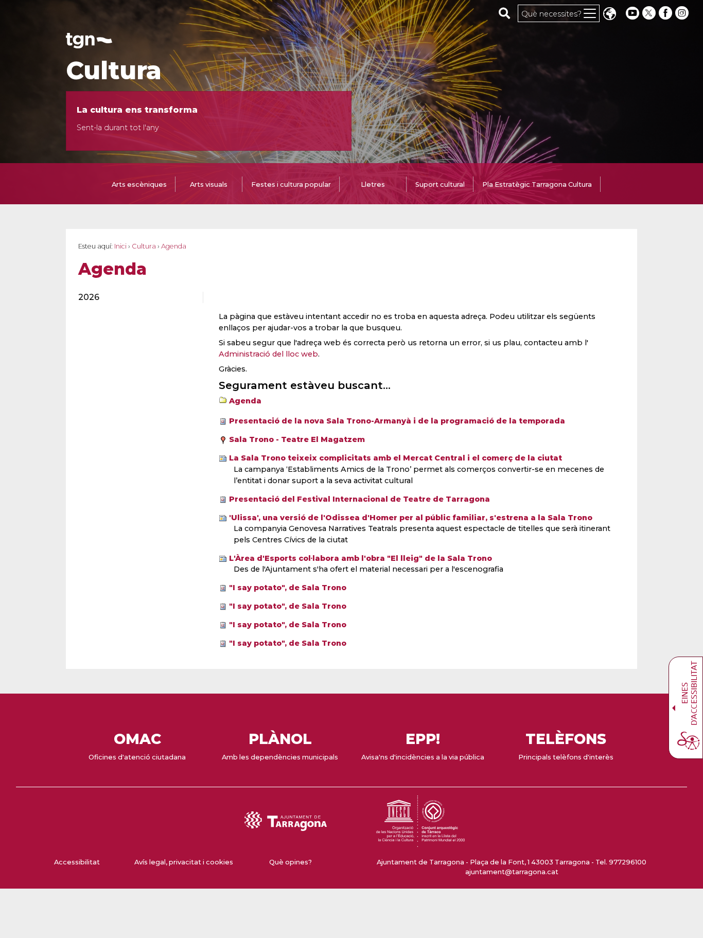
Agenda (245, 400)
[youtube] (632, 13)
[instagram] (683, 13)
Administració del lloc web (268, 354)
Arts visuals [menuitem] (208, 184)
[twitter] (650, 13)
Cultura (114, 70)
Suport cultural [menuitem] (440, 184)
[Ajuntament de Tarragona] (89, 43)
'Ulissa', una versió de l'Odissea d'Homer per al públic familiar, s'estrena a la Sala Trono (410, 517)
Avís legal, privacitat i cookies (183, 862)
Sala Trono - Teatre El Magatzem (297, 439)
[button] (609, 14)
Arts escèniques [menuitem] (139, 184)
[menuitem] (135, 297)
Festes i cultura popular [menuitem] (291, 184)
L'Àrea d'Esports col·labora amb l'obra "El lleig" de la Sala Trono (360, 558)
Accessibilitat (77, 862)
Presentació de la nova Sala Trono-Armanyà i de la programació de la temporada (397, 421)
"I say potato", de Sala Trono (287, 587)
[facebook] (666, 13)
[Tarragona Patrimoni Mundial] (420, 842)
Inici (120, 246)
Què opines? (290, 862)
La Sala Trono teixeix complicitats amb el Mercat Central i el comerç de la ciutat (395, 458)
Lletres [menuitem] (373, 184)
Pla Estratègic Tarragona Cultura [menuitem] (537, 184)
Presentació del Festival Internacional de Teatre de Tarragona (359, 499)
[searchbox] (505, 13)
